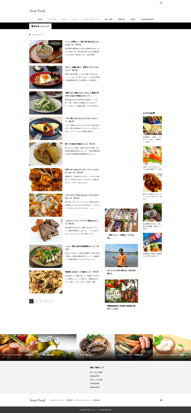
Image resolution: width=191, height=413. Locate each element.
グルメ (64, 19)
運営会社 (97, 400)
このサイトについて (57, 400)
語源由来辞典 (94, 376)
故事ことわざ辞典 (96, 380)
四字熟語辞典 (94, 383)
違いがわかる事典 (96, 372)
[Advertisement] (121, 121)
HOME (40, 19)
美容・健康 (108, 19)
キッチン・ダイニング (91, 19)
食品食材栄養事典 (147, 19)
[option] (19, 347)
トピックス (52, 19)
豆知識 (132, 19)
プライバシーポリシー (83, 400)
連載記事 (121, 19)
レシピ (75, 19)
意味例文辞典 (94, 387)
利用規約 (70, 400)
